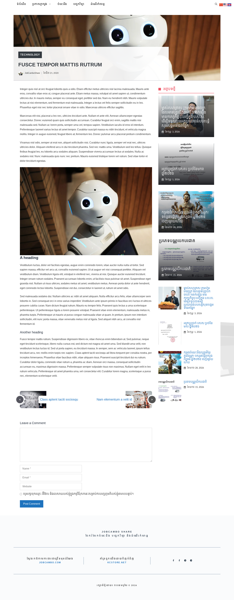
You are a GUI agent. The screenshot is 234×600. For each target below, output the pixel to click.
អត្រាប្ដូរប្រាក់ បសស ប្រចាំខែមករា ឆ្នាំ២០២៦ (183, 171)
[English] (225, 4)
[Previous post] (20, 399)
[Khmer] (229, 4)
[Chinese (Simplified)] (221, 4)
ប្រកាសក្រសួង (39, 4)
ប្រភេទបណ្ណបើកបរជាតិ (176, 269)
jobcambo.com (50, 562)
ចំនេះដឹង (62, 4)
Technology (30, 54)
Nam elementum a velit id (114, 399)
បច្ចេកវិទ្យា (78, 4)
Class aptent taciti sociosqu (59, 399)
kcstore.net (117, 562)
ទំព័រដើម (21, 4)
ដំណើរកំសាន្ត (98, 4)
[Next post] (152, 399)
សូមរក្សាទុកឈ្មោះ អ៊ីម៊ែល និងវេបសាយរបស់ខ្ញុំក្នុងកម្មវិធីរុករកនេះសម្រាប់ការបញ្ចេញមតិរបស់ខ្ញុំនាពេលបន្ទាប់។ (78, 494)
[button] (216, 4)
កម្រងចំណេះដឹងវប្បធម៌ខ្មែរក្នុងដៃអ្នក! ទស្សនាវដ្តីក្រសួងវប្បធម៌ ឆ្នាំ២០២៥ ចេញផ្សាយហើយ (185, 217)
